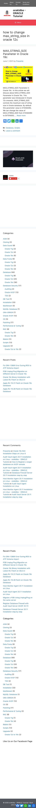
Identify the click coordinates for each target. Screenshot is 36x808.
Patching (6, 322)
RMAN (5, 339)
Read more (21, 116)
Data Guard (7, 246)
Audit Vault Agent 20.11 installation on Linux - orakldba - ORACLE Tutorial (17, 459)
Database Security (10, 286)
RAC (4, 329)
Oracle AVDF (10, 292)
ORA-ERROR (8, 312)
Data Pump (7, 259)
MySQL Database (10, 309)
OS (4, 319)
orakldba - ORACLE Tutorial (19, 13)
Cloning (6, 242)
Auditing (8, 289)
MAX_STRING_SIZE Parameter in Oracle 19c (15, 54)
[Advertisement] (18, 206)
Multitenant (7, 306)
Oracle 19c (9, 256)
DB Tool (6, 299)
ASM (5, 239)
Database (10, 128)
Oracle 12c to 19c (11, 349)
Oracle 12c (9, 252)
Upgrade (6, 346)
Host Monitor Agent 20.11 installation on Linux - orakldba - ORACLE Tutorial (17, 481)
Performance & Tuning (12, 326)
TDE (6, 296)
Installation (7, 302)
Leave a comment (13, 131)
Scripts (17, 128)
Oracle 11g (9, 249)
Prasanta (6, 451)
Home (6, 3)
